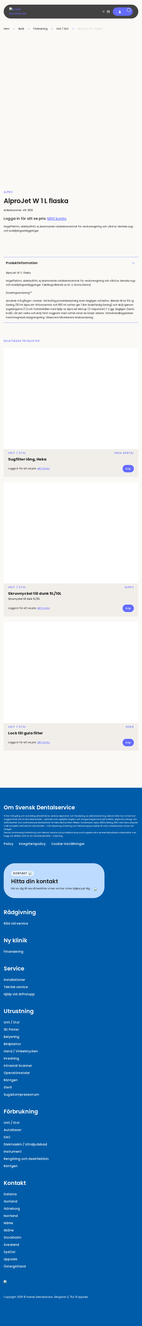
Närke (8, 1223)
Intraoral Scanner (18, 1065)
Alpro (8, 192)
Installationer (14, 980)
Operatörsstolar (17, 1073)
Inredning (11, 1058)
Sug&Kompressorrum (21, 1094)
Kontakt (15, 1183)
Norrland (11, 1216)
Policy (8, 844)
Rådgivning (20, 912)
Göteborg (12, 1208)
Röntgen (11, 1080)
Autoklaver (12, 1130)
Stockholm (12, 1237)
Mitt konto (56, 218)
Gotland (10, 1201)
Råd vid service (16, 923)
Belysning (11, 1037)
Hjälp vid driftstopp (19, 994)
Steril (8, 1087)
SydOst (9, 1252)
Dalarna (10, 1194)
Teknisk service (16, 987)
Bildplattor (12, 1044)
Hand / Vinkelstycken (21, 1051)
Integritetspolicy (32, 844)
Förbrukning (21, 1111)
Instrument (13, 1151)
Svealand (11, 1244)
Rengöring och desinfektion (26, 1159)
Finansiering (13, 951)
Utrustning (19, 1011)
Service (14, 969)
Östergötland (15, 1266)
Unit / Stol (11, 1022)
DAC (7, 1137)
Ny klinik (15, 940)
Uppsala (10, 1259)
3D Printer (11, 1029)
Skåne (9, 1230)
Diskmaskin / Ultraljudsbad (25, 1144)
